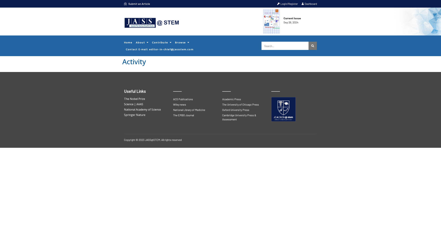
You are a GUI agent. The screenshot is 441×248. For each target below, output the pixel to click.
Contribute (160, 42)
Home (128, 42)
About (140, 42)
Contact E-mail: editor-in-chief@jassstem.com (159, 49)
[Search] (313, 46)
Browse (180, 42)
